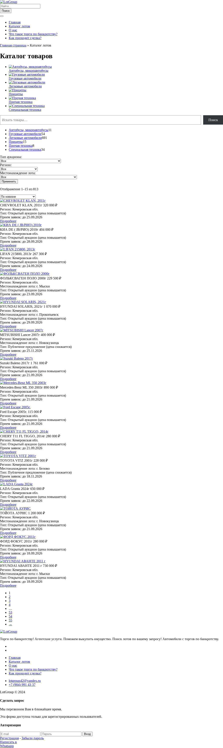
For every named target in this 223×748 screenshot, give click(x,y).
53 (10, 612)
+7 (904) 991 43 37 (22, 684)
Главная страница (13, 45)
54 (10, 616)
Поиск (6, 10)
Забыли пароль (33, 738)
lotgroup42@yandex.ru (25, 681)
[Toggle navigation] (1, 16)
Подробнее (8, 221)
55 (10, 620)
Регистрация (9, 738)
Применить (9, 181)
